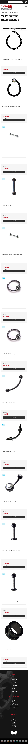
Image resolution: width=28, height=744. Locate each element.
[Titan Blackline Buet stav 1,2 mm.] (14, 436)
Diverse (14, 707)
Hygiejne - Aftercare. (14, 704)
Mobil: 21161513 (14, 690)
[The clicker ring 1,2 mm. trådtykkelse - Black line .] (14, 44)
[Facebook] (12, 733)
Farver (14, 703)
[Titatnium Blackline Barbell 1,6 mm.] (14, 190)
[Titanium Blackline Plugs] (14, 634)
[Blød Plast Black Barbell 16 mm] (14, 138)
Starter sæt (14, 701)
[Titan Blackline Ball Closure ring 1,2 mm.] (14, 289)
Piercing (14, 709)
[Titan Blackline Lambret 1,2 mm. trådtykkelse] (14, 535)
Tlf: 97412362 (14, 688)
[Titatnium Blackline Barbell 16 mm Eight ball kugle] (14, 239)
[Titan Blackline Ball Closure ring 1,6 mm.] (14, 338)
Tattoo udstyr (14, 700)
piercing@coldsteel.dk (14, 691)
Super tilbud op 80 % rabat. (14, 706)
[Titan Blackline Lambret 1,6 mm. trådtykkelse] (14, 585)
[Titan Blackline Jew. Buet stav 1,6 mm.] (14, 486)
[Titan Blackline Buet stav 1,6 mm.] (14, 387)
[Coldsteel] (6, 7)
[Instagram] (16, 733)
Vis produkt (14, 72)
